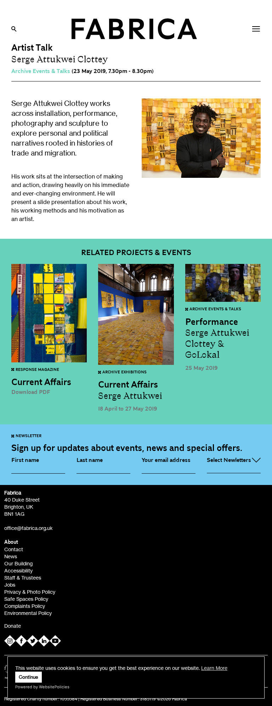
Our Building (18, 563)
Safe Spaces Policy (26, 599)
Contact (13, 549)
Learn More (214, 668)
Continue (28, 677)
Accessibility (18, 570)
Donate (12, 626)
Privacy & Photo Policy (29, 592)
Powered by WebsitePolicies (42, 686)
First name (25, 460)
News (10, 556)
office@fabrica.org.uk (28, 528)
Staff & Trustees (22, 578)
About (11, 542)
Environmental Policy (28, 613)
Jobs (9, 585)
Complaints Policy (24, 606)
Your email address (166, 460)
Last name (89, 460)
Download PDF (30, 392)
